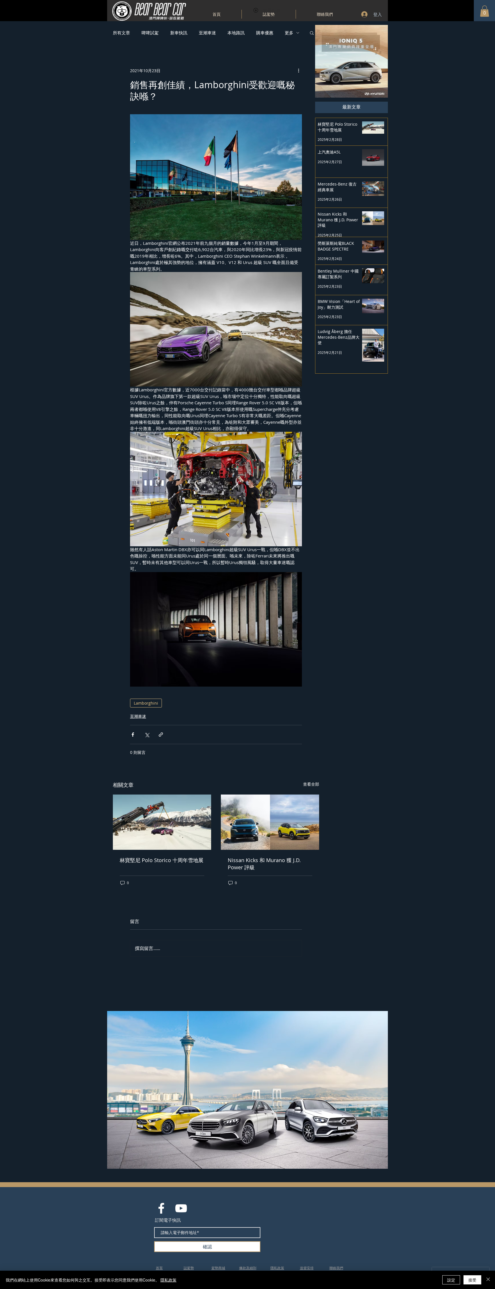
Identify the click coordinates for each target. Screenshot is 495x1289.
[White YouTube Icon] (181, 1208)
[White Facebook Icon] (161, 1208)
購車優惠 (264, 33)
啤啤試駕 (150, 33)
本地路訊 (236, 33)
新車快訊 (178, 33)
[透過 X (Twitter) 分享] (147, 734)
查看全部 (311, 784)
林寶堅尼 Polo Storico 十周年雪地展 (161, 860)
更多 (289, 33)
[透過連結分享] (161, 734)
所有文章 (121, 33)
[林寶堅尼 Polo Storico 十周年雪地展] (162, 822)
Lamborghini (146, 703)
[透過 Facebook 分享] (132, 734)
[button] (484, 11)
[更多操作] (298, 70)
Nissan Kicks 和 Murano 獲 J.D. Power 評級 (264, 864)
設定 (451, 1280)
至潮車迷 (207, 33)
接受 (472, 1280)
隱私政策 (168, 1280)
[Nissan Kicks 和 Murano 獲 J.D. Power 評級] (270, 822)
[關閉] (488, 1279)
